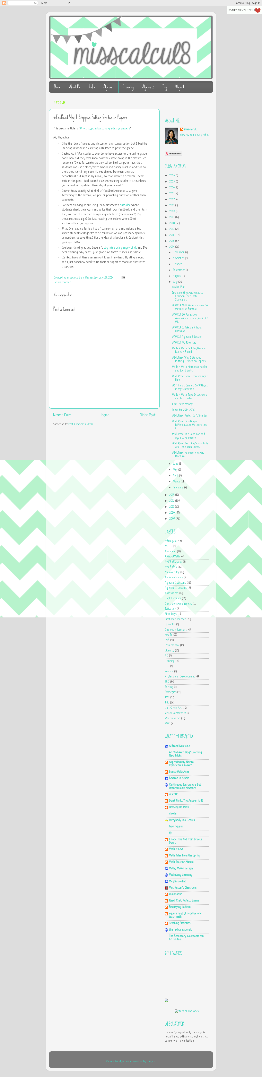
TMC (167, 697)
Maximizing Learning (180, 875)
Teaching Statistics (179, 923)
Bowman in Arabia (179, 778)
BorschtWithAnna (179, 771)
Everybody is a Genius (182, 820)
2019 (172, 217)
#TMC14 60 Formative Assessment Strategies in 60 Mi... (190, 318)
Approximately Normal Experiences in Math (181, 764)
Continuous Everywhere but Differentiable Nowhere (185, 786)
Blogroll (179, 87)
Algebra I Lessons (175, 582)
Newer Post (62, 415)
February (178, 487)
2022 (172, 199)
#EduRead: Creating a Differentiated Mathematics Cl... (189, 425)
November (179, 258)
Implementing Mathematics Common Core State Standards (187, 296)
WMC (167, 723)
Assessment (171, 593)
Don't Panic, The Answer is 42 (186, 800)
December (179, 252)
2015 (172, 241)
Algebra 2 (148, 87)
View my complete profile (194, 135)
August (177, 276)
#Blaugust (171, 541)
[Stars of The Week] (187, 1011)
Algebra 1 (108, 87)
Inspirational (172, 645)
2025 (172, 181)
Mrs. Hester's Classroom (182, 887)
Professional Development (180, 676)
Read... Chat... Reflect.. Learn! (184, 900)
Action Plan (178, 287)
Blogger (151, 1061)
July (175, 282)
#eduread (65, 282)
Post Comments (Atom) (81, 424)
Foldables (170, 624)
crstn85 (173, 794)
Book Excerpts (173, 598)
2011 (172, 506)
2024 (172, 187)
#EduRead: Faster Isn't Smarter (190, 415)
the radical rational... (180, 929)
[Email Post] (122, 277)
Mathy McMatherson (181, 868)
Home (57, 87)
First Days (171, 614)
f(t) (170, 833)
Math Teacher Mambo (181, 862)
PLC (167, 666)
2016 (172, 235)
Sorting (169, 687)
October (178, 264)
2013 (172, 495)
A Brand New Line (179, 746)
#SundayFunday (174, 577)
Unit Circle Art (173, 708)
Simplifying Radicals (180, 907)
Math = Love (176, 849)
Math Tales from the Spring (184, 855)
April (176, 475)
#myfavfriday (172, 572)
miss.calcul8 (74, 277)
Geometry (128, 87)
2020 (172, 211)
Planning (170, 661)
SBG (167, 682)
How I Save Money (182, 404)
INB (167, 640)
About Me (75, 87)
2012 (172, 501)
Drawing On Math (179, 807)
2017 (172, 229)
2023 (172, 193)
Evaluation (170, 608)
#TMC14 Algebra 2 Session (187, 337)
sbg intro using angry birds (120, 248)
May (175, 469)
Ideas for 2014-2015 (183, 410)
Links (92, 87)
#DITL (168, 546)
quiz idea (125, 205)
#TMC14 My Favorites (184, 342)
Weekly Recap (172, 718)
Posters (169, 671)
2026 (172, 175)
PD (166, 655)
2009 (172, 518)
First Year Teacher (175, 619)
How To (169, 634)
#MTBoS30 (171, 567)
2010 (172, 512)
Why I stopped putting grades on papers (105, 128)
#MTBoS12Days (173, 562)
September (179, 270)
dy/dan (173, 813)
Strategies (170, 692)
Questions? (175, 894)
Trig (164, 87)
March (177, 481)
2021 (172, 205)
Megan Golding (177, 881)
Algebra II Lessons (176, 588)
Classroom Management (178, 603)
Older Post (148, 415)
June (176, 463)
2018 (172, 223)
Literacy (169, 650)
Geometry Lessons (176, 629)
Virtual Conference (175, 713)
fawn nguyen (176, 826)
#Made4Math (172, 556)
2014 (172, 247)
